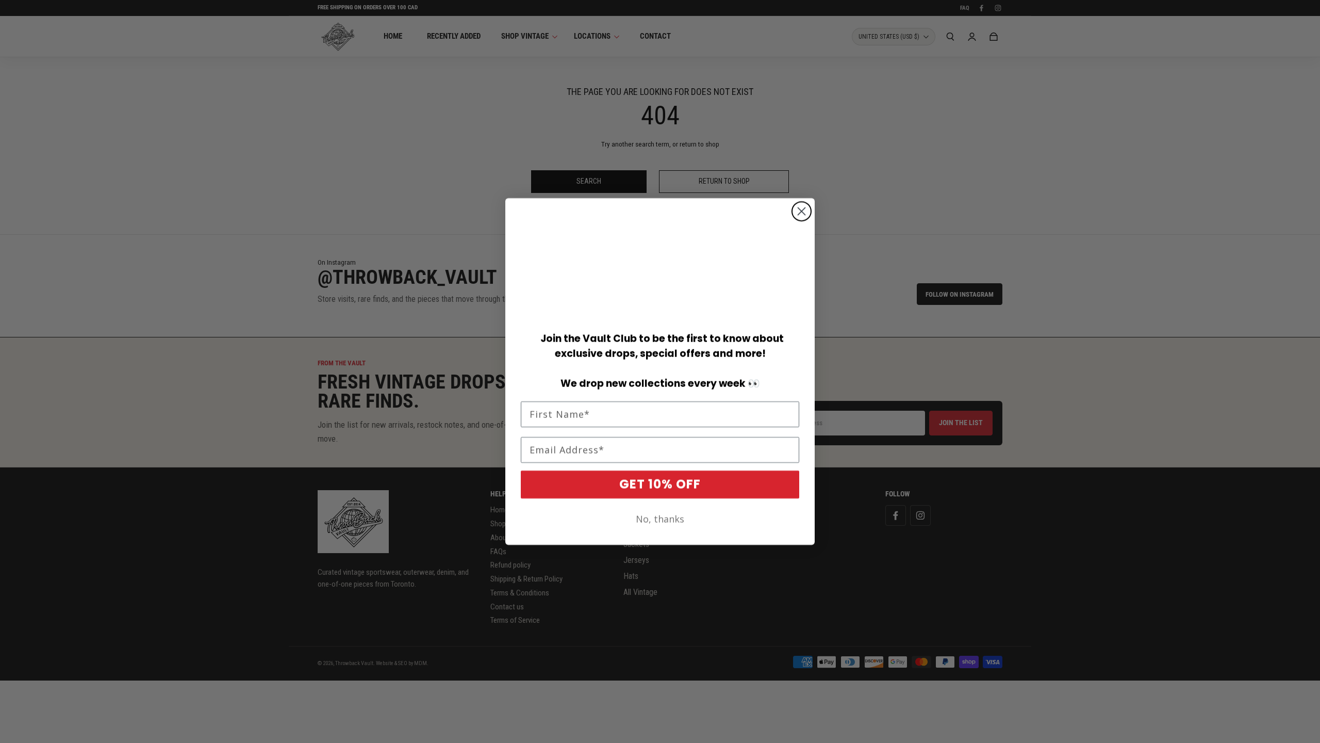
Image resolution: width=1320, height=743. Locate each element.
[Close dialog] (802, 211)
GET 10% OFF (660, 484)
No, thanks (660, 519)
